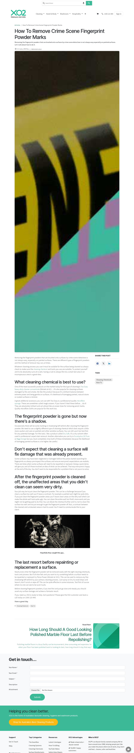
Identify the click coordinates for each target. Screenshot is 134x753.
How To (33, 606)
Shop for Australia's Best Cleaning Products (33, 722)
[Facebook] (97, 363)
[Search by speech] (83, 3)
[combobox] (64, 3)
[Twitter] (103, 363)
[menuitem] (40, 14)
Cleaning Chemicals (22, 606)
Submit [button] (37, 697)
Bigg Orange (21, 439)
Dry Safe (66, 433)
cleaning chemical (40, 369)
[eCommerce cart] (97, 13)
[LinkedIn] (109, 363)
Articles (17, 25)
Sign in (118, 14)
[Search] (89, 3)
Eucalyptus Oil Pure (81, 436)
